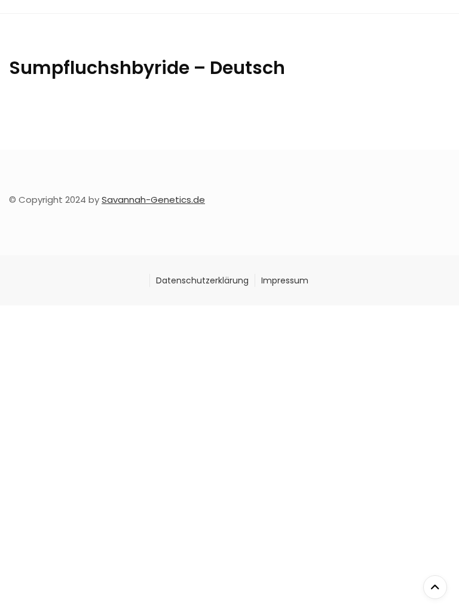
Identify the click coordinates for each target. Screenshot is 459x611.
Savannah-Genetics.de (153, 199)
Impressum (284, 280)
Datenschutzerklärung (202, 280)
